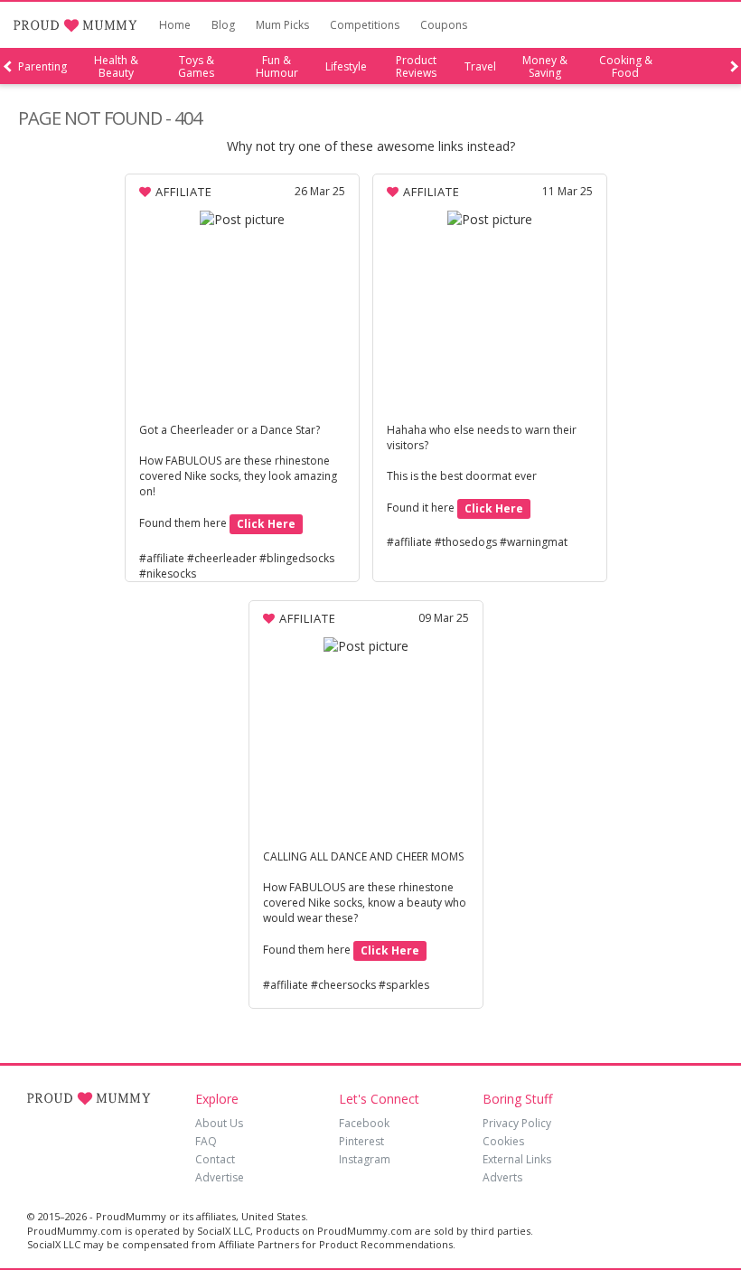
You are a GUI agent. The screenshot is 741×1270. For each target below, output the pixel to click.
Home (175, 25)
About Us (219, 1123)
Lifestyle (346, 67)
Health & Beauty (116, 67)
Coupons (443, 25)
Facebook (364, 1123)
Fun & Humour (277, 67)
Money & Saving (544, 67)
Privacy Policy (517, 1123)
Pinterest (361, 1141)
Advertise (219, 1177)
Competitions (364, 25)
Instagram (364, 1159)
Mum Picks (282, 25)
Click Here (266, 524)
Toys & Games (196, 67)
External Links (517, 1159)
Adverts (502, 1177)
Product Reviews (416, 67)
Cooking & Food (625, 67)
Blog (223, 25)
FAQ (206, 1141)
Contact (215, 1159)
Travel (480, 67)
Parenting (42, 67)
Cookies (503, 1141)
